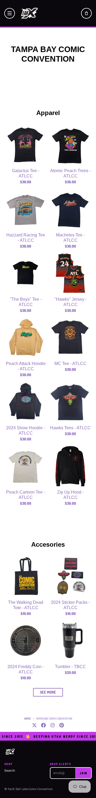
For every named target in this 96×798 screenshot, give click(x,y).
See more (48, 692)
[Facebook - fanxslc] (43, 725)
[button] (9, 13)
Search (9, 770)
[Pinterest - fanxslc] (61, 725)
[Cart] (86, 13)
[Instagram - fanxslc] (52, 725)
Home (27, 718)
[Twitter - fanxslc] (34, 725)
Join (83, 773)
